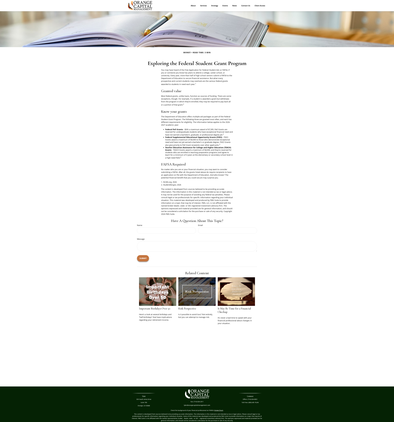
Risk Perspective (187, 308)
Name (139, 225)
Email (200, 225)
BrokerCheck (218, 410)
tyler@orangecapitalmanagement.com (197, 405)
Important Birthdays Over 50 (154, 308)
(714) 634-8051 (253, 399)
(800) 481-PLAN (253, 402)
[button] (193, 5)
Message (141, 239)
